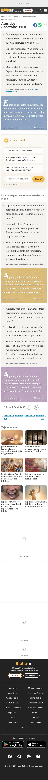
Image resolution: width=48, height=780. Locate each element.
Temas (12, 717)
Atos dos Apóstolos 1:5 (13, 417)
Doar (28, 10)
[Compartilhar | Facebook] (35, 25)
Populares (12, 712)
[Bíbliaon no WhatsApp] (10, 756)
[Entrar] (36, 10)
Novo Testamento (35, 707)
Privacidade (13, 722)
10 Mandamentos (35, 688)
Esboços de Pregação (35, 693)
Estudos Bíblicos (12, 693)
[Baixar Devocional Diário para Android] (13, 744)
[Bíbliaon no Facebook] (38, 756)
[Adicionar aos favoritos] (45, 25)
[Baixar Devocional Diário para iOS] (36, 744)
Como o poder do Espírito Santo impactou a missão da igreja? (19, 168)
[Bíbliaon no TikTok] (19, 756)
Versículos (12, 688)
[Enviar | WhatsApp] (40, 25)
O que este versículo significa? (19, 150)
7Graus (18, 766)
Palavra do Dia (12, 703)
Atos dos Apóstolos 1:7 (34, 417)
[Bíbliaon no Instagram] (29, 756)
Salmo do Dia (35, 698)
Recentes (35, 712)
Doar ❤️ (15, 675)
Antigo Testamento (12, 707)
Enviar (38, 178)
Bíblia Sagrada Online (11, 12)
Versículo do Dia (12, 698)
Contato (35, 717)
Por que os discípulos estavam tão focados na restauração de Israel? (20, 158)
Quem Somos (35, 722)
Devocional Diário (35, 703)
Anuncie (24, 727)
